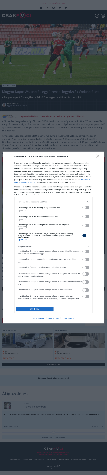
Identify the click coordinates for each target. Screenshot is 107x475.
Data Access (53, 318)
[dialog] (53, 237)
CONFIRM (35, 309)
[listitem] (53, 201)
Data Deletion (38, 318)
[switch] (85, 207)
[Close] (98, 156)
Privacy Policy (68, 318)
